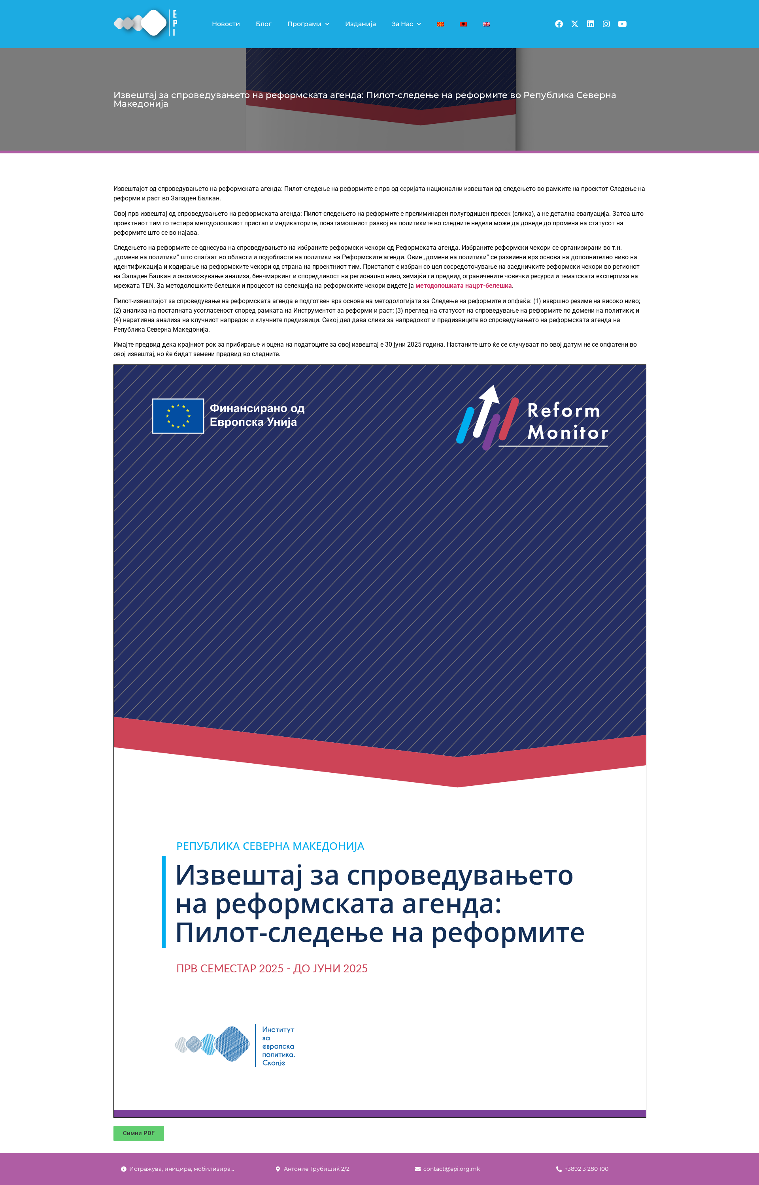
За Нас (402, 24)
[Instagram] (606, 24)
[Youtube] (622, 24)
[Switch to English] (486, 24)
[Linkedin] (591, 24)
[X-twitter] (575, 24)
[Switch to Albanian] (463, 24)
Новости (226, 24)
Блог (264, 24)
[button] (138, 1133)
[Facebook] (559, 24)
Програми (304, 24)
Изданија (360, 24)
